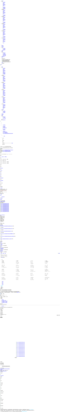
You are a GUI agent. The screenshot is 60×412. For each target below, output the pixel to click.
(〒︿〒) (46, 274)
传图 (2, 124)
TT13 (1, 242)
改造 (3, 40)
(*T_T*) (18, 273)
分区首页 (4, 2)
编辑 (2, 125)
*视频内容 (1, 313)
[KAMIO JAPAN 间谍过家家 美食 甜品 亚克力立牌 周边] (7, 236)
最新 (3, 253)
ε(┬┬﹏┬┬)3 (3, 274)
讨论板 (2, 46)
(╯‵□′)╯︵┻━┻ (33, 271)
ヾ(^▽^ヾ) (32, 266)
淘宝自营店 (4, 54)
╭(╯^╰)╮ (32, 274)
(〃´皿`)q (18, 270)
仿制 (7, 296)
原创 (1, 293)
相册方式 (18, 292)
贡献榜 (2, 45)
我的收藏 (4, 22)
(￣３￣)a (46, 262)
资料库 (4, 32)
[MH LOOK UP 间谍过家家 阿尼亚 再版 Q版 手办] (6, 228)
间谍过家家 (1, 180)
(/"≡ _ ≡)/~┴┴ (18, 271)
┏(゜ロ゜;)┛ (3, 279)
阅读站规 (2, 285)
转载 (3, 293)
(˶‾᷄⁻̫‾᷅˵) (17, 261)
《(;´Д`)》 (32, 278)
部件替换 (4, 296)
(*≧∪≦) (3, 266)
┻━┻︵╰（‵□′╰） (47, 271)
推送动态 (4, 131)
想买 (2, 190)
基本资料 (4, 126)
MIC (0, 175)
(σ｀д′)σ (3, 271)
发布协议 (1, 369)
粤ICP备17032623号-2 (24, 411)
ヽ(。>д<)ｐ (18, 275)
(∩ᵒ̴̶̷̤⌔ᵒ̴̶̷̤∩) (32, 260)
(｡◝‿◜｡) (32, 261)
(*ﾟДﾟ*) (3, 277)
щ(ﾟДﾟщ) (32, 277)
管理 (2, 130)
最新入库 (4, 27)
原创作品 (4, 39)
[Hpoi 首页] (1, 64)
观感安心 (6, 156)
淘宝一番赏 (4, 55)
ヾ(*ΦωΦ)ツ (46, 261)
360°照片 (3, 109)
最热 (5, 253)
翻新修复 (4, 41)
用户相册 (3, 123)
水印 (0, 294)
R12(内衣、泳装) (4, 300)
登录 (2, 62)
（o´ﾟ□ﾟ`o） (3, 275)
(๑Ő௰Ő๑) (32, 263)
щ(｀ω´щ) (32, 270)
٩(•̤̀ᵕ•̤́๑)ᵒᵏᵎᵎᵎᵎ (18, 263)
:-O (45, 279)
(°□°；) (17, 279)
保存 (2, 308)
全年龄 (3, 299)
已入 (5, 190)
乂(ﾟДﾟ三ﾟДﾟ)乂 (47, 277)
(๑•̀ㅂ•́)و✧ (18, 267)
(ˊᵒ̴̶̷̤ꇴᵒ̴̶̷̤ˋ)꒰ (3, 261)
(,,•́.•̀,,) (31, 262)
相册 (3, 3)
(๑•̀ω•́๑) (3, 262)
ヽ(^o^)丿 (46, 266)
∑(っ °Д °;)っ (32, 279)
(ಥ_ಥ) (46, 275)
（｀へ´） (3, 270)
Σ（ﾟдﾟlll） (46, 278)
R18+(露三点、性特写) (4, 302)
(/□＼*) (32, 273)
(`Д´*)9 (17, 269)
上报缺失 (4, 8)
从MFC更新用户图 (5, 132)
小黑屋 (2, 50)
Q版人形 (3, 156)
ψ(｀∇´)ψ (18, 262)
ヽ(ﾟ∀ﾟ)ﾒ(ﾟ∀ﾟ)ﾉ (4, 267)
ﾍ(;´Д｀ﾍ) (18, 274)
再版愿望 (4, 72)
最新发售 (4, 4)
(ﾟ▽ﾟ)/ (17, 266)
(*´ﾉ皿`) (46, 269)
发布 (3, 108)
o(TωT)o (3, 273)
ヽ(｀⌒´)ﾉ (32, 269)
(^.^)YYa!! (46, 267)
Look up (1, 170)
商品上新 (4, 52)
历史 (2, 51)
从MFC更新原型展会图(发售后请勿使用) (8, 133)
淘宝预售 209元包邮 (2, 201)
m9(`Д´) (3, 269)
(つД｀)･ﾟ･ (32, 275)
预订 (4, 190)
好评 (3, 13)
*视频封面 (1, 312)
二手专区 (4, 53)
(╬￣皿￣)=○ (46, 270)
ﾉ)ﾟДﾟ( (17, 277)
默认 (1, 253)
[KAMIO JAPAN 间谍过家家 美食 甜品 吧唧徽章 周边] (7, 233)
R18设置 (1, 297)
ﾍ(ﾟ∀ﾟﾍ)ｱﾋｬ (32, 267)
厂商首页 (4, 48)
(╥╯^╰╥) (46, 273)
